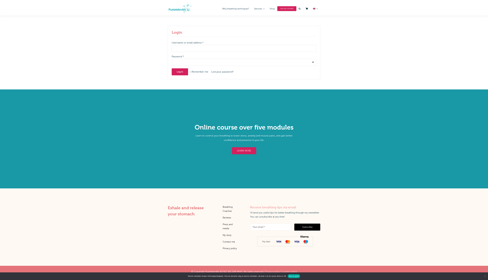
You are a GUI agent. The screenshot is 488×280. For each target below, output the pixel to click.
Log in (180, 72)
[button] (299, 8)
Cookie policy (289, 271)
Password (178, 56)
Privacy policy (272, 271)
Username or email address (187, 42)
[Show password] (313, 62)
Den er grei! (294, 276)
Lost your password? (222, 71)
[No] (485, 276)
